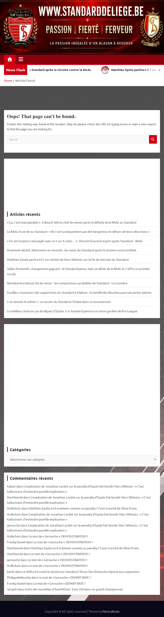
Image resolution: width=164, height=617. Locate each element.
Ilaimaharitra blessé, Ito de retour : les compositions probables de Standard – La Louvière (67, 283)
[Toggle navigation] (21, 59)
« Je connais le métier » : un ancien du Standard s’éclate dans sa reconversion (59, 302)
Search (153, 139)
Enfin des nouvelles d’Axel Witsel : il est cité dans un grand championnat (74, 589)
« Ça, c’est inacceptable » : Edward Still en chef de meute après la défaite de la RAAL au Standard (71, 222)
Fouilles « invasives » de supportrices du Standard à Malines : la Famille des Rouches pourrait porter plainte (79, 292)
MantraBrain (111, 611)
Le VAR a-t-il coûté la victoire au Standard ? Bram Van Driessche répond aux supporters (81, 571)
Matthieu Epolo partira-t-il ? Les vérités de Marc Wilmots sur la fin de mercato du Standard (68, 259)
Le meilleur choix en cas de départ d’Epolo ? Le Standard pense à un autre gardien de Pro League (72, 311)
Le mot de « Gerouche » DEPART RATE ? (65, 577)
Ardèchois (14, 508)
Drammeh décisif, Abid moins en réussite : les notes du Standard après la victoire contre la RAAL (72, 250)
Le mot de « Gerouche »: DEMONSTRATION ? (58, 536)
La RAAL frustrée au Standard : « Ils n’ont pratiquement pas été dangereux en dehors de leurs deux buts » (78, 231)
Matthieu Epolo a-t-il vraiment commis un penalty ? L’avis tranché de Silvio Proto (83, 508)
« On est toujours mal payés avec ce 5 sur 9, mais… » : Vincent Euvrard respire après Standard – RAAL (75, 241)
